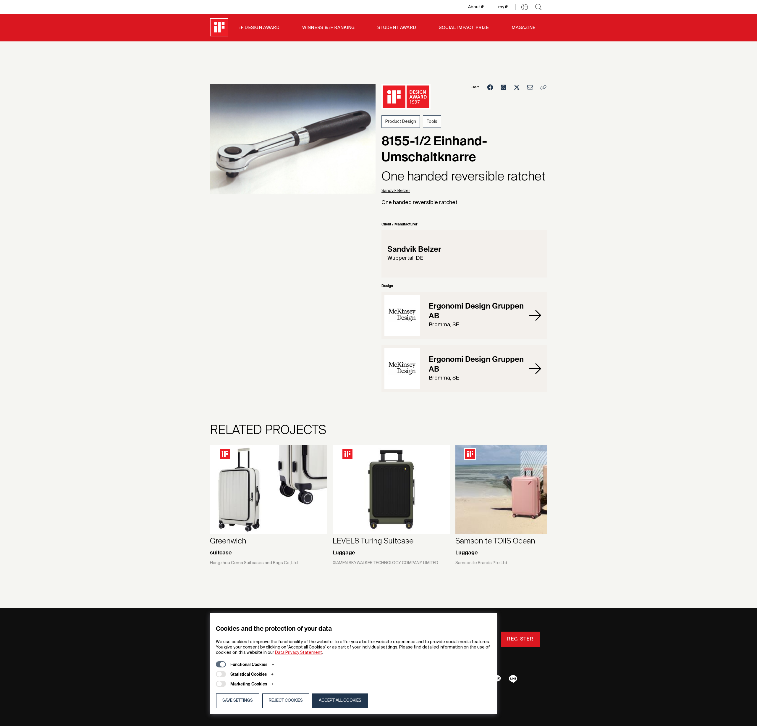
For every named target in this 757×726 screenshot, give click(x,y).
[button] (524, 7)
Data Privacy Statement (298, 653)
